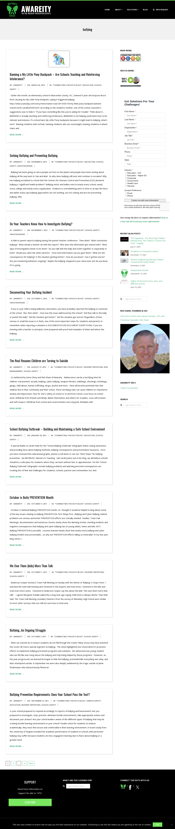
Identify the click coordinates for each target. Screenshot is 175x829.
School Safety (92, 230)
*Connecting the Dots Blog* (67, 85)
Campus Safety (93, 701)
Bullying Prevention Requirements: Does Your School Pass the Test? (50, 694)
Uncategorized (25, 166)
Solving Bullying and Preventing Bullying (34, 155)
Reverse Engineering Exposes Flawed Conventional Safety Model (147, 260)
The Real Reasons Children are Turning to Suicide (39, 360)
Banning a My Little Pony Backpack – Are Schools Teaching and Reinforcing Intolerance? (55, 76)
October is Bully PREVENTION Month (31, 497)
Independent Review (139, 270)
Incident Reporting (93, 367)
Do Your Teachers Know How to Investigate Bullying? (41, 223)
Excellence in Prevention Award (144, 251)
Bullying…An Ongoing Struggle (28, 630)
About (118, 9)
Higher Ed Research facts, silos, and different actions (146, 282)
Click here (30, 802)
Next (31, 763)
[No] (171, 824)
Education (88, 85)
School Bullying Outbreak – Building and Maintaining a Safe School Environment (57, 428)
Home (107, 9)
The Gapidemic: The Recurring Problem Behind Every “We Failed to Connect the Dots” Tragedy (148, 241)
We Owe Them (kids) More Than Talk (31, 565)
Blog (145, 9)
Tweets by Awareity (129, 388)
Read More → (17, 134)
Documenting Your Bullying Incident (31, 292)
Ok (157, 825)
